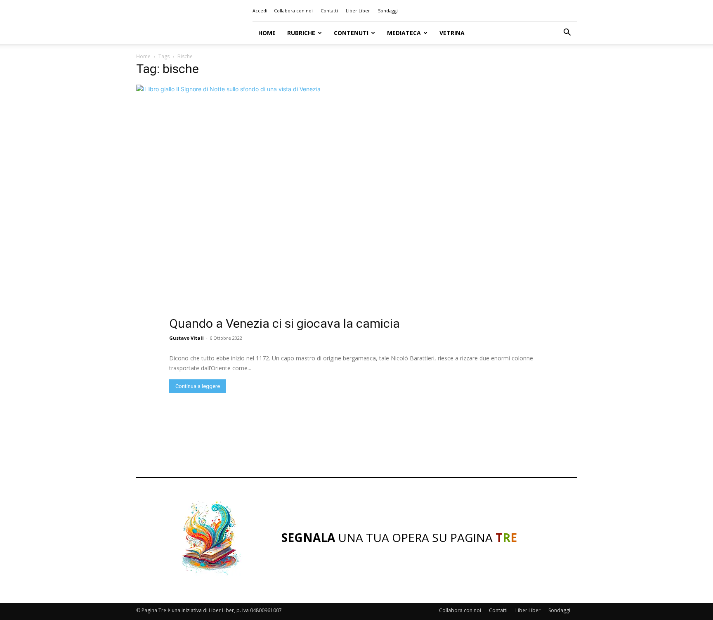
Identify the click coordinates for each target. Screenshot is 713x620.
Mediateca (404, 33)
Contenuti (351, 33)
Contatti (329, 10)
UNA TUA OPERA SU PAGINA (399, 537)
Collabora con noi (293, 10)
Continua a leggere (197, 386)
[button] (567, 33)
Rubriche (301, 33)
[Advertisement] (356, 437)
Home (267, 33)
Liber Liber (358, 10)
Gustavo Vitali (186, 338)
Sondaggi (388, 10)
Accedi (260, 10)
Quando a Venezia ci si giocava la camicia (284, 323)
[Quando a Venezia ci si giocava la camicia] (356, 207)
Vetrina (452, 33)
